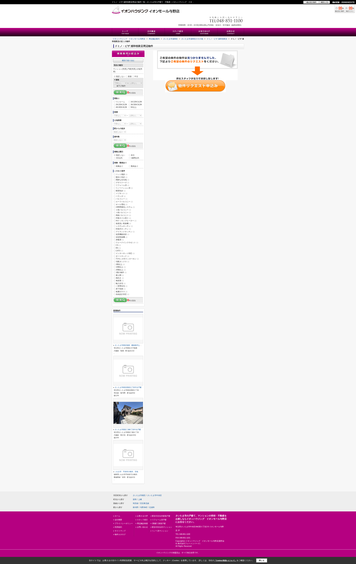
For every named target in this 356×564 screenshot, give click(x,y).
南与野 (135, 507)
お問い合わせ (142, 527)
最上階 (120, 275)
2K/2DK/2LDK (121, 104)
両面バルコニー (123, 215)
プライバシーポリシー (124, 523)
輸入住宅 (120, 283)
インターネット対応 (125, 253)
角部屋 (120, 281)
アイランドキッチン (125, 232)
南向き (120, 278)
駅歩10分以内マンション (162, 527)
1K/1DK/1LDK (136, 102)
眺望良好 (120, 191)
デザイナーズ (122, 183)
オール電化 (121, 204)
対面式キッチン (123, 229)
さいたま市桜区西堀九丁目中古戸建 (128, 387)
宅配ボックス (122, 262)
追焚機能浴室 (122, 234)
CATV (119, 251)
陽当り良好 (121, 177)
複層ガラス (121, 292)
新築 (130, 76)
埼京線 (135, 503)
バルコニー (121, 199)
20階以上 (121, 270)
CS (118, 245)
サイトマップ (120, 531)
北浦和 (151, 507)
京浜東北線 (144, 503)
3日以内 (119, 158)
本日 (132, 155)
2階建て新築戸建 (159, 523)
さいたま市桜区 (139, 495)
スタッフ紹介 (142, 520)
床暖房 (120, 240)
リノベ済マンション (160, 531)
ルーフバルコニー (124, 202)
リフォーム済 (122, 185)
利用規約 (118, 527)
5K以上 (134, 107)
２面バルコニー (123, 210)
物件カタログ (120, 534)
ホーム (117, 516)
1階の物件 (121, 272)
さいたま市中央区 (154, 495)
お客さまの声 (142, 516)
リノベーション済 (124, 188)
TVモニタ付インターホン (127, 259)
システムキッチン (124, 226)
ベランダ (120, 196)
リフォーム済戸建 (159, 520)
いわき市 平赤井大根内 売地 (126, 472)
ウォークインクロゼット (127, 242)
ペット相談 (121, 174)
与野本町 (143, 507)
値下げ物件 (121, 86)
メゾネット (121, 193)
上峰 (140, 499)
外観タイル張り (123, 218)
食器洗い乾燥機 (123, 223)
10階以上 (121, 267)
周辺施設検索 (142, 523)
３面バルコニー (123, 212)
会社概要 (118, 520)
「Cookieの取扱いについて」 (225, 560)
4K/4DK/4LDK (121, 107)
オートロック (122, 256)
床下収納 (120, 289)
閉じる (261, 560)
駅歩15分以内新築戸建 (161, 516)
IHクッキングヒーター (126, 221)
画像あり (119, 166)
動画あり (134, 166)
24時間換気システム (125, 207)
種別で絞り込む (128, 60)
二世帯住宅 (121, 286)
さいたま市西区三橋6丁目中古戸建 (128, 429)
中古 (136, 76)
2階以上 (120, 264)
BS (118, 248)
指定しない (120, 76)
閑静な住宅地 (122, 180)
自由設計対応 (122, 294)
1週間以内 (135, 158)
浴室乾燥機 (121, 237)
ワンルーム (120, 102)
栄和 (134, 499)
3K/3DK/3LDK (136, 104)
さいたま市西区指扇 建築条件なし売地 (130, 345)
